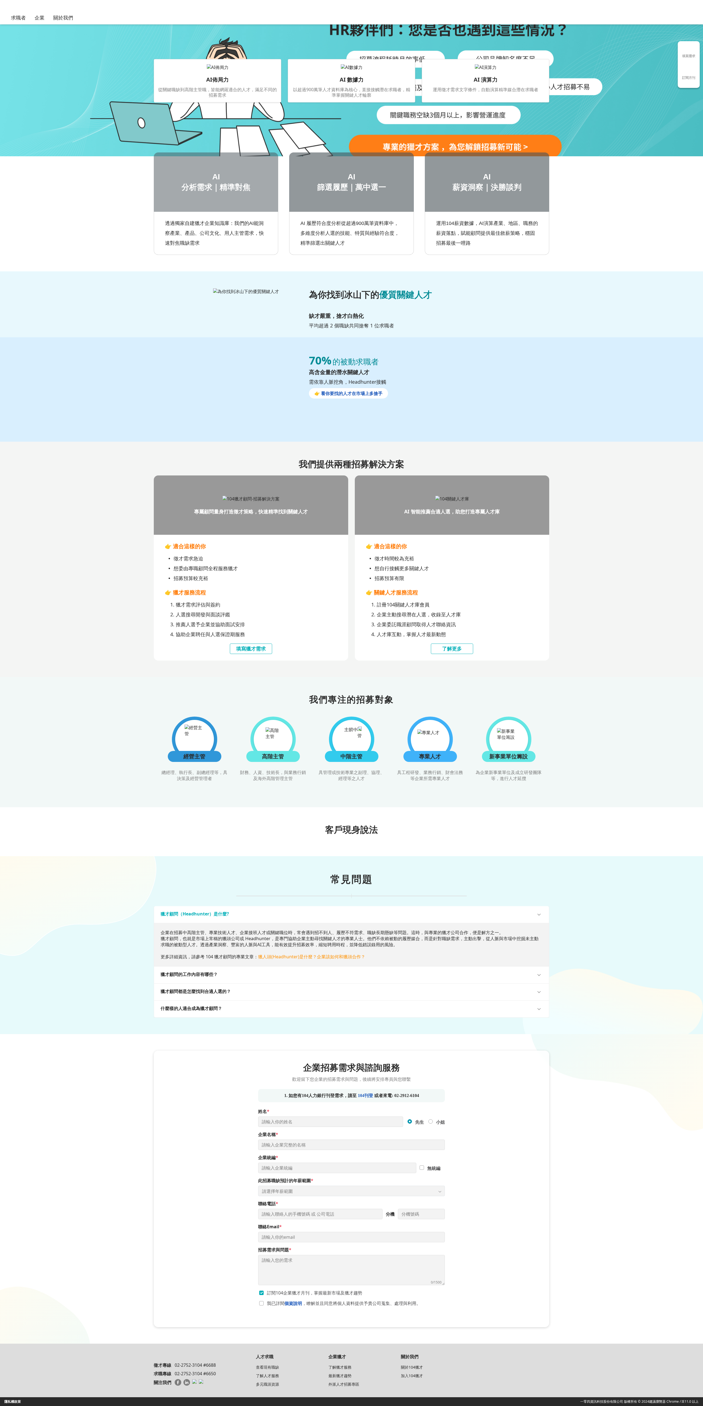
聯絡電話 (268, 1204)
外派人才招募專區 (343, 1384)
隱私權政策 (12, 1401)
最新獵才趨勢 (340, 1375)
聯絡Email (270, 1227)
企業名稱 (268, 1135)
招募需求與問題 (274, 1250)
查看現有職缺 (267, 1367)
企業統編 (268, 1158)
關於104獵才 (412, 1367)
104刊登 (365, 1095)
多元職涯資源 (267, 1384)
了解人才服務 (267, 1375)
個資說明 (293, 1303)
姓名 (263, 1112)
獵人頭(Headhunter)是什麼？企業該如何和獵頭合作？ (311, 957)
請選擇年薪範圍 (277, 1191)
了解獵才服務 (340, 1367)
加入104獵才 (412, 1375)
